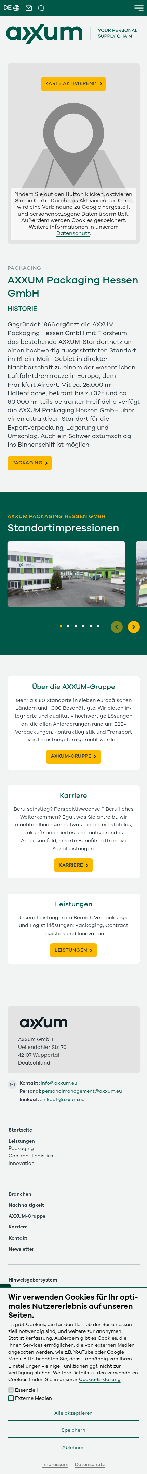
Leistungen (22, 1141)
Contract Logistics (31, 1156)
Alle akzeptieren (73, 1413)
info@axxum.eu (59, 1083)
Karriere (18, 1227)
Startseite (20, 1130)
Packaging (21, 1148)
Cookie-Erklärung (100, 1379)
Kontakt (18, 1238)
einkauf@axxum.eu (62, 1099)
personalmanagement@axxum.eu (82, 1091)
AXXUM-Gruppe (27, 1216)
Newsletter (21, 1249)
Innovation (22, 1163)
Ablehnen (73, 1447)
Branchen (20, 1194)
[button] (29, 8)
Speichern (73, 1430)
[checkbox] (11, 1390)
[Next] (134, 627)
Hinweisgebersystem (33, 1280)
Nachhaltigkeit (26, 1205)
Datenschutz (73, 233)
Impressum (55, 1464)
